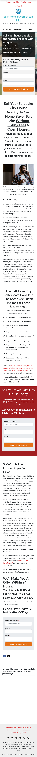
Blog (24, 733)
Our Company (26, 2)
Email (5, 80)
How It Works (11, 730)
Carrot (33, 754)
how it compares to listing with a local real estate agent (18, 368)
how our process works (18, 366)
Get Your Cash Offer (13, 2)
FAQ (18, 730)
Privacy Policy (16, 733)
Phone (5, 73)
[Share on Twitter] (8, 656)
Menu (31, 29)
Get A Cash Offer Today (14, 727)
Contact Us (18, 6)
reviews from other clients (20, 370)
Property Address (10, 65)
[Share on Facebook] (4, 656)
